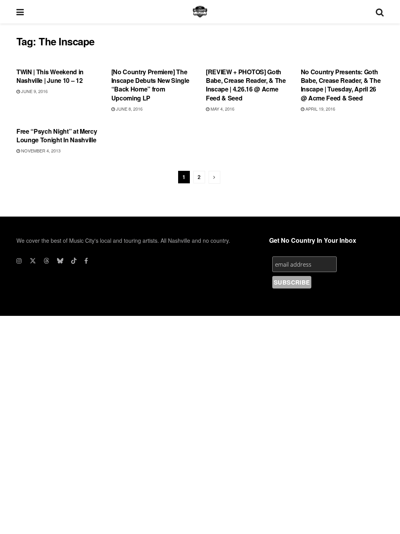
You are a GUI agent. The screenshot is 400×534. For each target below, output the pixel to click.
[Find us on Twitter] (33, 260)
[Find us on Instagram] (19, 260)
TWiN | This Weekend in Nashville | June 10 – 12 (50, 76)
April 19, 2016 (319, 109)
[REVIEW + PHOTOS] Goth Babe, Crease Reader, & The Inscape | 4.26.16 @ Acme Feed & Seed (246, 84)
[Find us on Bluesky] (60, 260)
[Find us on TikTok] (74, 260)
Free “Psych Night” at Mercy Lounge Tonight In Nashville (56, 135)
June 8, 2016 (129, 109)
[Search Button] (380, 11)
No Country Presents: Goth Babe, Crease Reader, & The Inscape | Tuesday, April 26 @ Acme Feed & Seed (341, 84)
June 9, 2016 (34, 91)
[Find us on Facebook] (86, 260)
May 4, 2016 (221, 109)
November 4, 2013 (40, 150)
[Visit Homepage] (200, 12)
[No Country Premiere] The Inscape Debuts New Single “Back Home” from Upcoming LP (150, 84)
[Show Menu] (20, 11)
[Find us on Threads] (46, 260)
